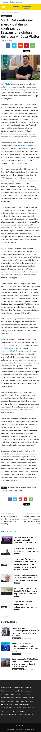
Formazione (5, 698)
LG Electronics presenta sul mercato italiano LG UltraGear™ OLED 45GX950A (26, 540)
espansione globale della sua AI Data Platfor (22, 487)
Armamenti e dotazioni (9, 687)
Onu (22, 701)
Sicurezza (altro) (7, 708)
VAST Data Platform (25, 146)
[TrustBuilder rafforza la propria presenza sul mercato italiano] (7, 551)
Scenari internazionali (21, 704)
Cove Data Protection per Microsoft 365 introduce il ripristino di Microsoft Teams (30, 520)
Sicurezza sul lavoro (8, 714)
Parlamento (29, 701)
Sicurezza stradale (18, 711)
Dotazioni (13, 694)
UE (32, 714)
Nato (17, 701)
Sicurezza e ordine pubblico (24, 708)
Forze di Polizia (28, 698)
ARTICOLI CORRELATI (8, 531)
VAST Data (18, 490)
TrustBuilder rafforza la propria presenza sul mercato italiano (26, 551)
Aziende (4, 554)
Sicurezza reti (16, 638)
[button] (38, 7)
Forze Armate (16, 698)
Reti (11, 704)
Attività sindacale (25, 687)
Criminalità (5, 694)
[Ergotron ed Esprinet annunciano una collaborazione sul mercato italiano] (7, 604)
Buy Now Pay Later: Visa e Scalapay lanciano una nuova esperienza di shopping (10, 520)
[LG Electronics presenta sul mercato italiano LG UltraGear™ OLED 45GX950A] (7, 540)
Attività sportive (7, 691)
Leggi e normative (7, 701)
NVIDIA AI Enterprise (16, 351)
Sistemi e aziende (6, 16)
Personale (5, 704)
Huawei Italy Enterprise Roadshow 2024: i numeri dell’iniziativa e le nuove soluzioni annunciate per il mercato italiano (25, 564)
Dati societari (20, 725)
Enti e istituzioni (24, 694)
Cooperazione (26, 691)
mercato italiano (7, 490)
